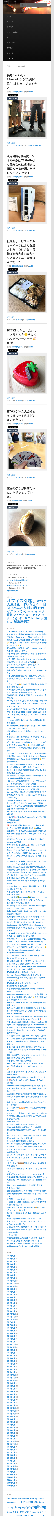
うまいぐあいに (20, 1512)
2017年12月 (11, 1314)
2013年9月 (11, 1416)
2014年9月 (11, 1383)
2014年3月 (11, 1399)
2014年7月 (11, 1388)
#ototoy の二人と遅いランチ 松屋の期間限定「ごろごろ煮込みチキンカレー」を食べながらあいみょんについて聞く (26, 795)
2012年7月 (11, 1452)
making (10, 1507)
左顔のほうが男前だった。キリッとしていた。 (21, 492)
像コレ (29, 617)
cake (23, 1498)
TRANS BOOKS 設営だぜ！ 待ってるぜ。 (23, 983)
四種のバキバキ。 (14, 1121)
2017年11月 (11, 1316)
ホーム (9, 16)
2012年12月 (11, 1441)
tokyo (24, 1507)
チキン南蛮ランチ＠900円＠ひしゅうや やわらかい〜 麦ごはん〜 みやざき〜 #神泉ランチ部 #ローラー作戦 (27, 1049)
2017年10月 (11, 1319)
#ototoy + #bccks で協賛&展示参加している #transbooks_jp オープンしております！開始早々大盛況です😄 (26, 978)
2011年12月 (11, 1466)
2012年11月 (11, 1444)
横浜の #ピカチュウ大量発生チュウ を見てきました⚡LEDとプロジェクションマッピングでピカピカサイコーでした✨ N (27, 643)
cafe (19, 1498)
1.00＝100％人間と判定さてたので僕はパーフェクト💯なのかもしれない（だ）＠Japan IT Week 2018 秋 (26, 1080)
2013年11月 (11, 1410)
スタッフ (10, 53)
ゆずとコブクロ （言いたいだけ (19, 1060)
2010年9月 (11, 1471)
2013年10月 (11, 1413)
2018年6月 (11, 1297)
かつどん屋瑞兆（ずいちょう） (27, 602)
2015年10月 (11, 1347)
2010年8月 (11, 1474)
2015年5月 (11, 1361)
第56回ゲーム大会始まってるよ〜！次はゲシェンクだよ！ (21, 415)
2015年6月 (11, 1358)
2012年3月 (11, 1460)
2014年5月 (11, 1394)
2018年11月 (11, 1283)
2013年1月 (11, 1438)
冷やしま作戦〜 (13, 1235)
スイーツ (19, 614)
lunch (42, 1502)
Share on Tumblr (12, 98)
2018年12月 (11, 1280)
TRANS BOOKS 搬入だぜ (17, 986)
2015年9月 (11, 1350)
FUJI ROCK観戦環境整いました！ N (21, 667)
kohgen (36, 1501)
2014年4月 (11, 1397)
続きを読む (12, 142)
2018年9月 (11, 1289)
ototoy (39, 618)
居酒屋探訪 (21, 621)
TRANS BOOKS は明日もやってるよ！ (22, 972)
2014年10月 (11, 1380)
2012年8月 (11, 1449)
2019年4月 (11, 1269)
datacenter (29, 1498)
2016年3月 (11, 1336)
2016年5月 (11, 1330)
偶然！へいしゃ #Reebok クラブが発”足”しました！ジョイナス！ (22, 81)
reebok (29, 145)
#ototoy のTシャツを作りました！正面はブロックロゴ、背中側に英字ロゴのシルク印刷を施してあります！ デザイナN (27, 703)
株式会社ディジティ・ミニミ (17, 585)
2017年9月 (11, 1322)
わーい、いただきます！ (16, 991)
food (39, 1498)
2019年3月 (11, 1272)
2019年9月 (11, 1255)
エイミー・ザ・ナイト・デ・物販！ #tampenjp (25, 631)
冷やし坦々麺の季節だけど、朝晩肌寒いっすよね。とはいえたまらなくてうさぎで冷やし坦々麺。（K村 (26, 678)
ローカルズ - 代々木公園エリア (18, 580)
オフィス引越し (21, 600)
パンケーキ (26, 611)
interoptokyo (11, 1502)
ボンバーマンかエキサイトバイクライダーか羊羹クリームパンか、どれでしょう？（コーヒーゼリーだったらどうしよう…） (26, 1157)
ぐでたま (38, 1512)
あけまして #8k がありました (18, 902)
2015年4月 (11, 1363)
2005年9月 (11, 1485)
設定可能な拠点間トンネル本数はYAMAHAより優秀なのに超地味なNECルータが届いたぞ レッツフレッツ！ (21, 164)
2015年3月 (11, 1366)
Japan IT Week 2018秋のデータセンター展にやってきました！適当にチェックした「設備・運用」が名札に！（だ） (27, 1088)
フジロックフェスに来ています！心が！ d (23, 664)
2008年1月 (11, 1480)
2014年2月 (11, 1402)
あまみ (9, 1512)
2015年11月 (11, 1344)
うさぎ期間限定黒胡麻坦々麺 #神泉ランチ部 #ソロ (26, 988)
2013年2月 (11, 1435)
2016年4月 (11, 1333)
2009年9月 (11, 1477)
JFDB (30, 1502)
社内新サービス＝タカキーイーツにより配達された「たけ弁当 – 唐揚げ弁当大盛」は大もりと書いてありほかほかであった (21, 251)
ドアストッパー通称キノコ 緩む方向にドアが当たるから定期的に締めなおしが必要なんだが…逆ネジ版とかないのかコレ (27, 1116)
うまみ (32, 1512)
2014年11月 (11, 1377)
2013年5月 (11, 1427)
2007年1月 (11, 1483)
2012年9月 (11, 1446)
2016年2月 (11, 1338)
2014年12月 (11, 1375)
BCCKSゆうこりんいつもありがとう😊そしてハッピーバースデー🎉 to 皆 (22, 336)
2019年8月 (11, 1258)
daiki (31, 91)
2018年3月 (11, 1305)
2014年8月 (11, 1386)
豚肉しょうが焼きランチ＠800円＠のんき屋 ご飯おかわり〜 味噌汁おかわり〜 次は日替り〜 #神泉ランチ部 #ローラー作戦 (27, 1011)
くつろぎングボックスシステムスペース (22, 1124)
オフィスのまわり (12, 34)
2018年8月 (11, 1291)
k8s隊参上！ (12, 822)
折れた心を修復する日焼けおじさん (20, 1141)
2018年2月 (11, 1308)
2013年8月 (11, 1419)
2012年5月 (11, 1458)
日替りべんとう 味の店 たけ (26, 606)
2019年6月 (11, 1264)
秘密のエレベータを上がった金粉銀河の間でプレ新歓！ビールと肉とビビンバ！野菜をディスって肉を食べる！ (26, 833)
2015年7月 (11, 1355)
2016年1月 (11, 1341)
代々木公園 (11, 42)
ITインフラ (22, 1501)
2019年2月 (11, 1275)
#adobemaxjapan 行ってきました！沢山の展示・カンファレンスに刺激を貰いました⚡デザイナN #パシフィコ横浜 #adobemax (27, 997)
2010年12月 (11, 1469)
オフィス (10, 21)
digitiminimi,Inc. (12, 590)
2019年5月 (11, 1267)
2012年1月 (11, 1463)
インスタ (10, 58)
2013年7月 (11, 1422)
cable (15, 1498)
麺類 (9, 614)
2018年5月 (11, 1300)
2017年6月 (11, 1325)
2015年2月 (11, 1369)
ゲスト (12, 611)
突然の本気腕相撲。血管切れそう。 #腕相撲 (24, 1127)
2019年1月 (11, 1278)
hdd (42, 1498)
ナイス (36, 614)
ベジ (41, 611)
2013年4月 (11, 1430)
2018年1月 (11, 1311)
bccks (10, 1498)
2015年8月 (11, 1352)
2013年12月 (11, 1408)
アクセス (10, 27)
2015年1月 (11, 1372)
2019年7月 (11, 1261)
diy (36, 1498)
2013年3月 (11, 1433)
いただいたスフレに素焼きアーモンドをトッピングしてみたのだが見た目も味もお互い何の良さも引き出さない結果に (26, 1229)
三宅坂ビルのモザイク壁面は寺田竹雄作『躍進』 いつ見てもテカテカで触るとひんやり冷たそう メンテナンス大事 (27, 1097)
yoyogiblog (37, 145)
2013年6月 (11, 1424)
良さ (28, 614)
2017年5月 (11, 1327)
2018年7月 (11, 1294)
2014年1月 (11, 1405)
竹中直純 (10, 48)
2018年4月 (11, 1303)
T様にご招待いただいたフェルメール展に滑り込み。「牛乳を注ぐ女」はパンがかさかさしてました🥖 (26, 1066)
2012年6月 (11, 1455)
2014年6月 (11, 1391)
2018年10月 (11, 1286)
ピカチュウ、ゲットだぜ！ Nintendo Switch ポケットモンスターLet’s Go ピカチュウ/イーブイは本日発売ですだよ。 (27, 1030)
